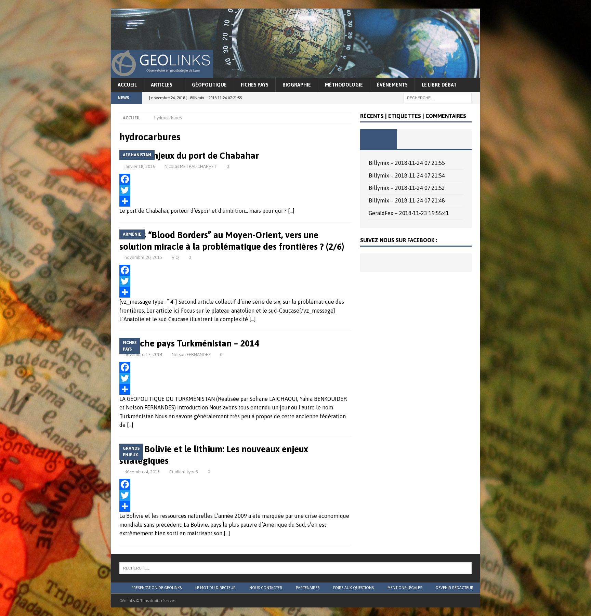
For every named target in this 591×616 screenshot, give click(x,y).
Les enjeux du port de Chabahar (196, 155)
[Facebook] (235, 179)
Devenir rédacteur (454, 588)
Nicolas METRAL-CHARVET (191, 166)
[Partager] (235, 201)
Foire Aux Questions (353, 588)
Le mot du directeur (215, 588)
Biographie (297, 85)
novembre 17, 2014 (143, 354)
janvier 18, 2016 (139, 166)
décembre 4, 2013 (142, 471)
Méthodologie (344, 85)
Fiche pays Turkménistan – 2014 (196, 343)
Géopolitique (209, 85)
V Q (175, 257)
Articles (161, 85)
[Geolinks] (295, 73)
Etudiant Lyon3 (183, 471)
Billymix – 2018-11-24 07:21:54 (407, 175)
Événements (392, 85)
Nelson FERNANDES (191, 354)
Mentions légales (405, 588)
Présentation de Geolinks (156, 588)
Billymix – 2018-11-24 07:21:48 (407, 200)
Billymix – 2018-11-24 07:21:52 (407, 188)
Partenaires (307, 588)
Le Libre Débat (439, 85)
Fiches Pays (254, 85)
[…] (291, 211)
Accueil (127, 85)
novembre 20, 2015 (143, 257)
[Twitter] (235, 190)
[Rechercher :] (437, 97)
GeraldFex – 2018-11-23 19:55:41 (409, 213)
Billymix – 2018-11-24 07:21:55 (407, 163)
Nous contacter (265, 588)
